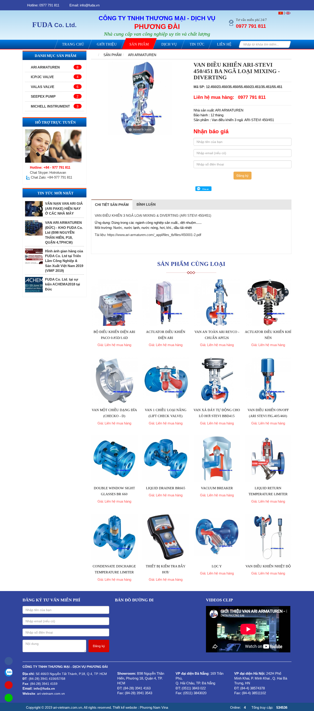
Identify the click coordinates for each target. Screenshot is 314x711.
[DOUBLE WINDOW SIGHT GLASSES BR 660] (114, 458)
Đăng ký (242, 175)
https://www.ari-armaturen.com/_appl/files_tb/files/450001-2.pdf (154, 235)
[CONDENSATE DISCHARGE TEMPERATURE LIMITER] (114, 537)
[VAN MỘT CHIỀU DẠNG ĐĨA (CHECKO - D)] (114, 380)
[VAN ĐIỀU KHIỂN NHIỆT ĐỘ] (268, 537)
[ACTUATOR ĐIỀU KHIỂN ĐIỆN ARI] (165, 302)
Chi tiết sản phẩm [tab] (112, 205)
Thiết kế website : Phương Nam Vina (140, 707)
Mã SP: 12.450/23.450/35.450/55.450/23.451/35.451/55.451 (238, 87)
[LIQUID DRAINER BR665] (165, 458)
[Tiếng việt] (280, 13)
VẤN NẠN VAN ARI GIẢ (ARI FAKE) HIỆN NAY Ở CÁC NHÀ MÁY (64, 208)
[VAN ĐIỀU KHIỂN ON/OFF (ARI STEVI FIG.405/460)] (268, 380)
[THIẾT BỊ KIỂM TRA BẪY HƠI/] (165, 537)
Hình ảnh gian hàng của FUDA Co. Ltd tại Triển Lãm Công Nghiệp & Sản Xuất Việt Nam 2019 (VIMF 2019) (64, 261)
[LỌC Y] (217, 537)
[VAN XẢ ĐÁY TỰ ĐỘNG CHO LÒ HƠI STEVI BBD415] (217, 380)
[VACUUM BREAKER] (217, 458)
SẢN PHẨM (112, 55)
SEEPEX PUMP (54, 96)
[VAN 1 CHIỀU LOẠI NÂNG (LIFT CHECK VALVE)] (165, 380)
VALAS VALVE (54, 87)
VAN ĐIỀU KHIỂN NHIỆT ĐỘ (268, 566)
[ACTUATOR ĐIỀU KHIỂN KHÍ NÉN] (268, 302)
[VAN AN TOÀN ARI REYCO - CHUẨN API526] (217, 302)
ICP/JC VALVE (54, 77)
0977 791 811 (252, 97)
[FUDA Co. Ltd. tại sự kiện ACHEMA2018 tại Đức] (34, 284)
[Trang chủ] (93, 55)
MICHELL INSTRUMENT (54, 106)
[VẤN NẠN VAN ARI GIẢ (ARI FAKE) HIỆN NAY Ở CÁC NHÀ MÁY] (34, 208)
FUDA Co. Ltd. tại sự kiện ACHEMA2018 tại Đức (62, 284)
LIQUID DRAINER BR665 (165, 488)
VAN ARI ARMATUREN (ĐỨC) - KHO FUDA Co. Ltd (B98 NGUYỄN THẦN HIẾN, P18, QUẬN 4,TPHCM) (64, 232)
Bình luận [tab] (146, 204)
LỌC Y (217, 566)
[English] (288, 13)
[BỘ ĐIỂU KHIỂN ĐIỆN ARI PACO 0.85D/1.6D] (114, 302)
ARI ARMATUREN (54, 67)
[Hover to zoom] (140, 98)
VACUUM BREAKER (217, 488)
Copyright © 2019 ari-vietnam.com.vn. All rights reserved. (69, 707)
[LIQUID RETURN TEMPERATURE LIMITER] (268, 458)
